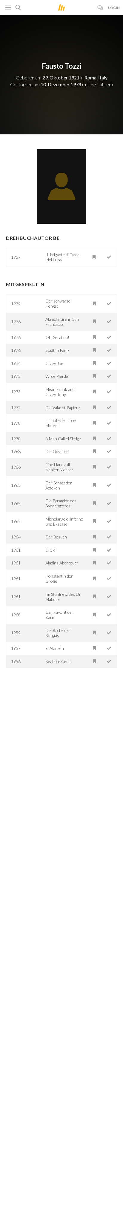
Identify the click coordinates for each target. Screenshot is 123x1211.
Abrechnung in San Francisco (62, 322)
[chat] (100, 7)
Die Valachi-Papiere (62, 407)
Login (114, 8)
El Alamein (54, 648)
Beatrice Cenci (58, 661)
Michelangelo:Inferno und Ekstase (64, 521)
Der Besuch (56, 536)
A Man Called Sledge (63, 438)
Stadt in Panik (57, 350)
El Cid (50, 549)
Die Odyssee (57, 451)
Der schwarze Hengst (57, 303)
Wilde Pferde (56, 376)
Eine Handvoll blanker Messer (59, 467)
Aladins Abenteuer (62, 562)
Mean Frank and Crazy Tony (60, 392)
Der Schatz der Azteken (58, 485)
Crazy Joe (54, 363)
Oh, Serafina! (57, 337)
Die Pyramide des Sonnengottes (60, 503)
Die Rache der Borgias (57, 633)
